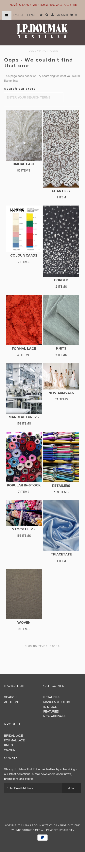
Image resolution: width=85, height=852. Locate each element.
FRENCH (31, 15)
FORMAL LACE (14, 740)
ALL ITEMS (11, 702)
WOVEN (9, 750)
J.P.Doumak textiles (43, 825)
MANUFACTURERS (56, 702)
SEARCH (10, 697)
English (18, 15)
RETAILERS (51, 697)
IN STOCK (50, 706)
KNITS (8, 745)
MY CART (67, 15)
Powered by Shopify (60, 829)
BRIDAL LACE (13, 735)
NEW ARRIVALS (54, 716)
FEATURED (51, 711)
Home (31, 50)
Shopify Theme (70, 825)
